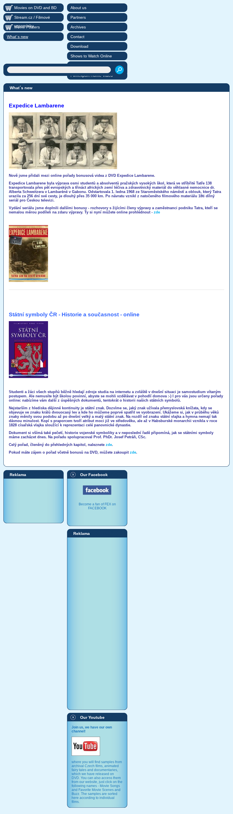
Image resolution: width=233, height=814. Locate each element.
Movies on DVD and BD (35, 7)
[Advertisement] (33, 500)
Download (79, 46)
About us (78, 7)
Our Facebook (94, 474)
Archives (78, 27)
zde (157, 212)
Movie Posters (27, 27)
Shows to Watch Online (91, 56)
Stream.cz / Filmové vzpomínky (32, 18)
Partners (78, 17)
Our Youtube (92, 717)
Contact (77, 36)
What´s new (17, 36)
